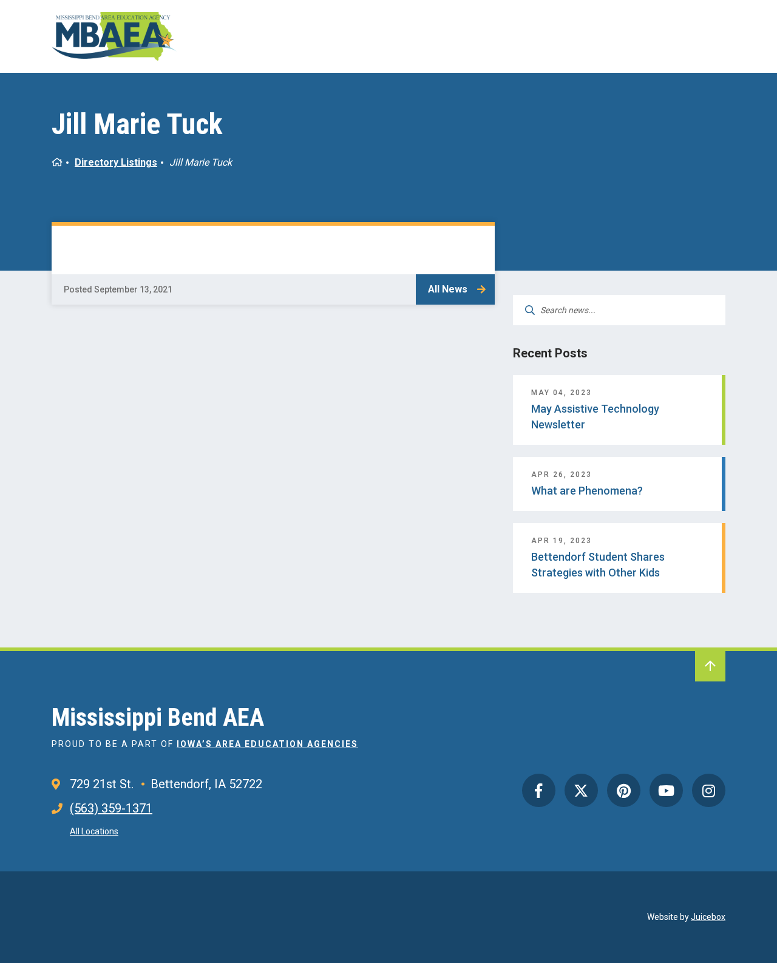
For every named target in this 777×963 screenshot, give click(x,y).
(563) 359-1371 (111, 808)
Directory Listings (116, 162)
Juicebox (708, 917)
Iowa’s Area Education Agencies (267, 744)
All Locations (94, 831)
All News (447, 289)
